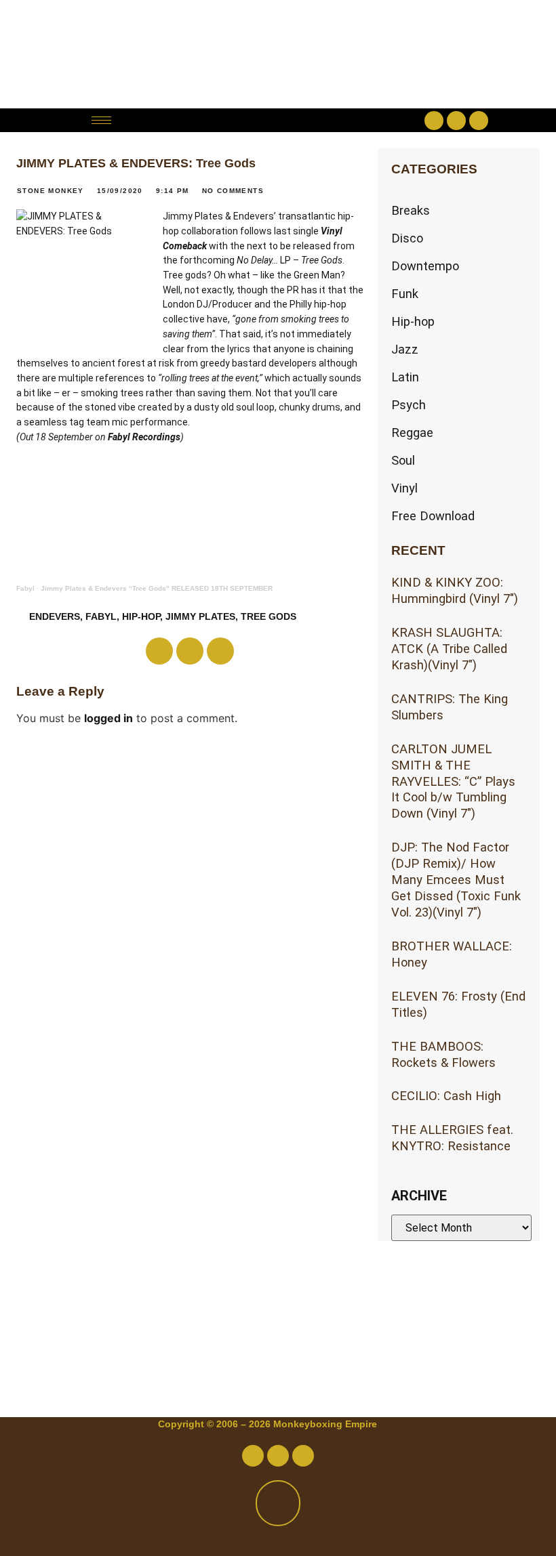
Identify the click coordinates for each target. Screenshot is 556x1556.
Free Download (433, 516)
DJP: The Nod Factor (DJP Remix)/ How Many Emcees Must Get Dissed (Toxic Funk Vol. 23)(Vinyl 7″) (456, 879)
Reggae (412, 432)
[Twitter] (456, 120)
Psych (408, 405)
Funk (404, 294)
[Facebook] (433, 120)
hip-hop (141, 616)
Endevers (54, 616)
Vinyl (404, 488)
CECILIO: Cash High (446, 1096)
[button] (278, 120)
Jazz (404, 349)
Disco (407, 238)
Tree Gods (268, 616)
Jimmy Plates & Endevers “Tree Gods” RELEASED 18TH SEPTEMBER (157, 588)
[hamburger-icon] (101, 120)
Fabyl (25, 588)
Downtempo (425, 266)
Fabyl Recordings (144, 437)
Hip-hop (413, 321)
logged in (108, 718)
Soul (403, 460)
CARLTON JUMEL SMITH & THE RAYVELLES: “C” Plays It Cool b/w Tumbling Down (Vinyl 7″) (453, 781)
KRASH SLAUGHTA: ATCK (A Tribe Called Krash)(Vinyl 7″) (449, 648)
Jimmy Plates (200, 616)
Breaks (410, 210)
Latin (405, 377)
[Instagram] (478, 120)
